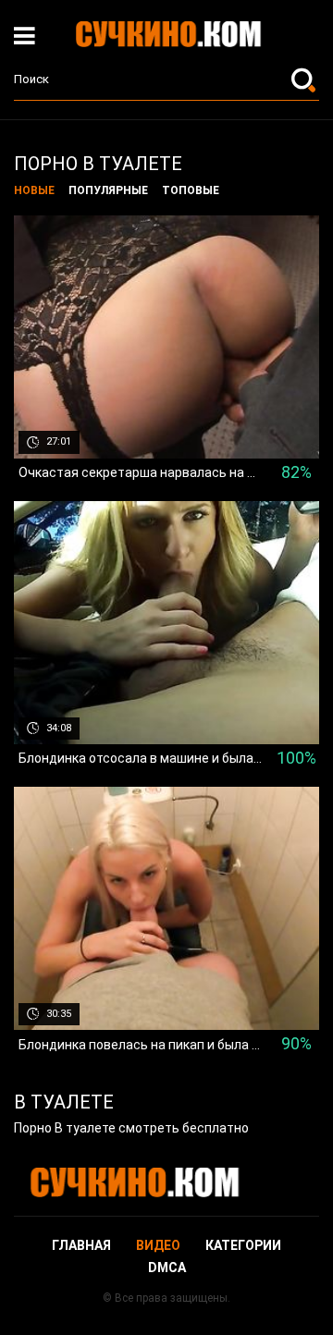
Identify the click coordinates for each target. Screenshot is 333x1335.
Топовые (190, 190)
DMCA (167, 1267)
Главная (81, 1245)
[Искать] (305, 79)
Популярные (108, 190)
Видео (158, 1245)
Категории (243, 1245)
